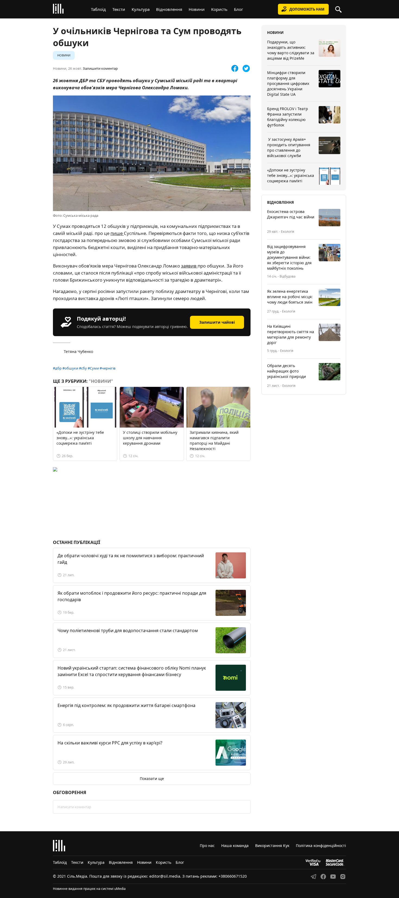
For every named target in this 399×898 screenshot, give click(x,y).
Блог (238, 9)
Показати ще (152, 778)
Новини (197, 9)
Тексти (118, 9)
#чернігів (108, 368)
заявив (189, 266)
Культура (141, 9)
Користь (219, 9)
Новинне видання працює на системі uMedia (89, 888)
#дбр (57, 368)
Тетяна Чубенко (78, 351)
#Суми (93, 368)
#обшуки (70, 368)
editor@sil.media (164, 876)
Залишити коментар (100, 68)
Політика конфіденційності (321, 845)
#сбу (83, 368)
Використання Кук (272, 845)
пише (117, 233)
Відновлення (169, 9)
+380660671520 (232, 876)
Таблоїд (98, 9)
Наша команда (235, 845)
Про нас (207, 845)
